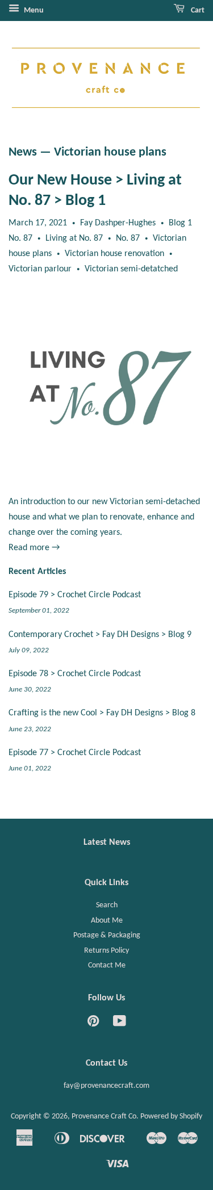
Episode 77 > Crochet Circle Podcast (75, 752)
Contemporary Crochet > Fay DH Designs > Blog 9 (100, 634)
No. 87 (128, 238)
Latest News (106, 842)
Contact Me (107, 965)
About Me (107, 920)
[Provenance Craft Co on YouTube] (119, 1024)
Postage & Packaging (106, 935)
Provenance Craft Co (104, 1116)
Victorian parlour (40, 269)
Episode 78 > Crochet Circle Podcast (75, 673)
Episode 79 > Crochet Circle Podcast (75, 595)
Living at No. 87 (74, 238)
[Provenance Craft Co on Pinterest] (93, 1024)
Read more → (34, 547)
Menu (33, 10)
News (23, 152)
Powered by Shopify (171, 1116)
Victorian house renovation (114, 253)
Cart (196, 10)
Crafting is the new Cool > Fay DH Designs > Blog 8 (102, 713)
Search (107, 905)
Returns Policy (106, 950)
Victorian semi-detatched (131, 269)
